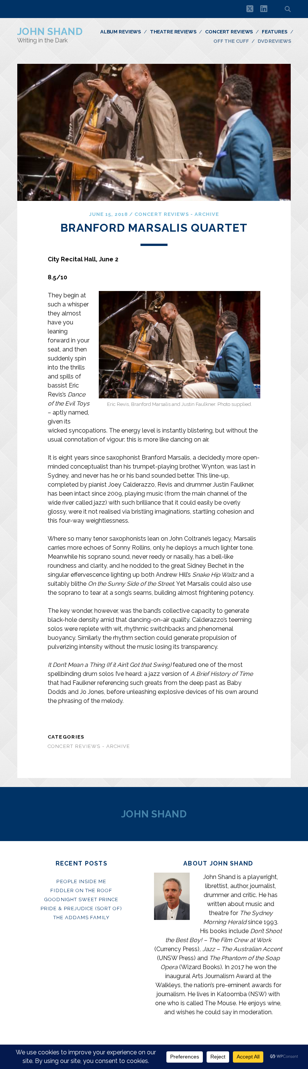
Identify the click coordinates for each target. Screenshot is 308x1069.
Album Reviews (120, 32)
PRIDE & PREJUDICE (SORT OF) (81, 908)
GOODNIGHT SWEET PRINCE (81, 899)
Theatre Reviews (173, 32)
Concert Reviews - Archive (176, 214)
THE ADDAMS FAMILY (81, 917)
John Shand (50, 31)
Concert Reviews (229, 32)
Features (274, 32)
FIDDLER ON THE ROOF (81, 890)
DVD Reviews (274, 41)
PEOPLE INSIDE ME (81, 881)
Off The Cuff (231, 41)
